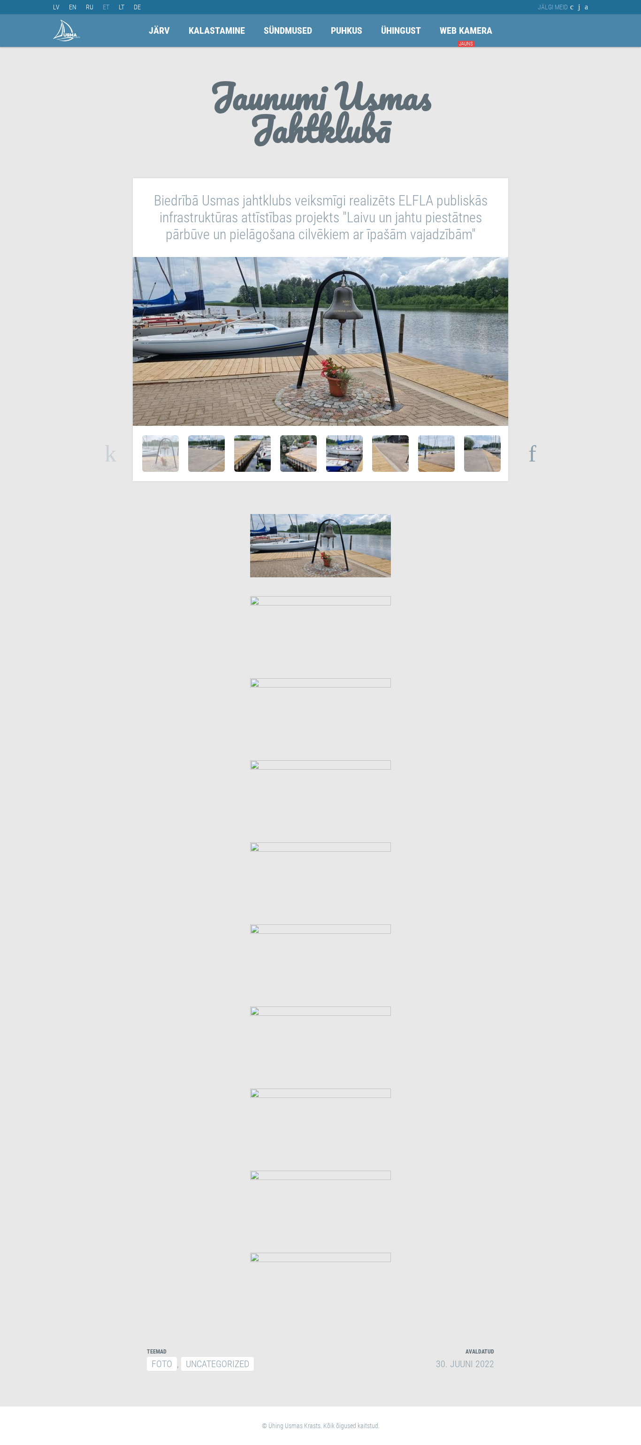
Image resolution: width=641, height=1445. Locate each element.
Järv (159, 30)
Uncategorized (217, 1363)
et (106, 7)
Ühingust (401, 30)
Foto (162, 1363)
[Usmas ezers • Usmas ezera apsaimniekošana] (66, 30)
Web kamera (466, 30)
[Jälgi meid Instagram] (586, 7)
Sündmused (288, 30)
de (137, 7)
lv (56, 7)
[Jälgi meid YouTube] (579, 7)
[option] (160, 454)
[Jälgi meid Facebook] (572, 7)
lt (121, 7)
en (72, 7)
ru (89, 7)
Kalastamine (217, 30)
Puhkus (346, 30)
